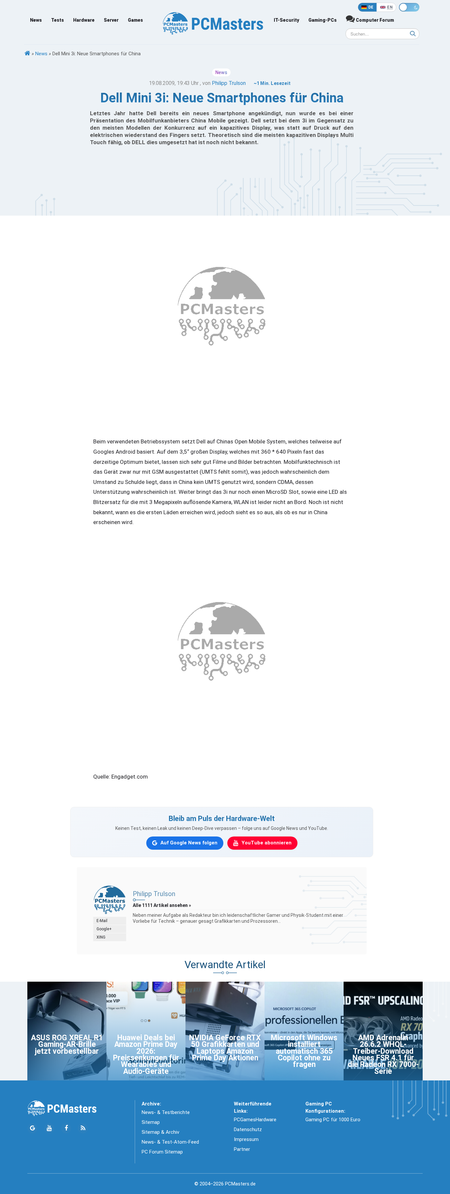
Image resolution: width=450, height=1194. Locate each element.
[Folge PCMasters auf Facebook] (66, 1128)
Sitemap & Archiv (160, 1132)
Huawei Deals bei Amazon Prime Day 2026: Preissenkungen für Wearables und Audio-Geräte (146, 1054)
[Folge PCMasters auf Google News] (32, 1128)
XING (101, 937)
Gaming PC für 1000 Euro (332, 1120)
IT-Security (286, 20)
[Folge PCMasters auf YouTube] (49, 1128)
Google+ (104, 929)
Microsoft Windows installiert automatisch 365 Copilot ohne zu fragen (304, 1051)
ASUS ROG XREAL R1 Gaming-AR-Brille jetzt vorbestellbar (67, 1044)
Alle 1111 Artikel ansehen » (162, 905)
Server (111, 20)
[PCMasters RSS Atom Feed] (83, 1128)
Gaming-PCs (322, 20)
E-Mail (102, 920)
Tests (57, 20)
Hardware (84, 20)
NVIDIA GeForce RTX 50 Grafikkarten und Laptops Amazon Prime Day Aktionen (225, 1047)
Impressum (246, 1139)
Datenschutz (248, 1129)
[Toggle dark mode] (409, 7)
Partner (242, 1149)
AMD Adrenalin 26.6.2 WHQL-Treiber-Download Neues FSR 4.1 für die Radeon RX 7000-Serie (383, 1054)
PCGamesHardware (255, 1120)
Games (135, 20)
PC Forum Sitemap (162, 1152)
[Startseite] (27, 54)
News (36, 20)
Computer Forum (374, 20)
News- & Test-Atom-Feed (170, 1142)
